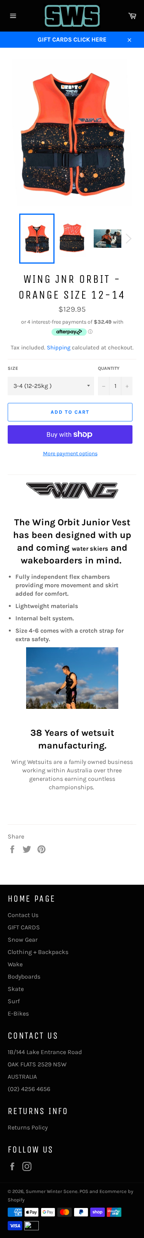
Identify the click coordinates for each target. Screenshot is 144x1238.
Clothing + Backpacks (38, 952)
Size (13, 368)
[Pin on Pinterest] (41, 848)
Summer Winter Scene (52, 1191)
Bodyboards (24, 976)
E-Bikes (18, 1013)
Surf (14, 1001)
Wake (15, 964)
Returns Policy (28, 1127)
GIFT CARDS (24, 927)
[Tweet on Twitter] (27, 848)
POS (83, 1191)
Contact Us (23, 915)
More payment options (70, 453)
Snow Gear (23, 939)
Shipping (58, 347)
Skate (16, 988)
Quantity (108, 368)
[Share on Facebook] (13, 848)
